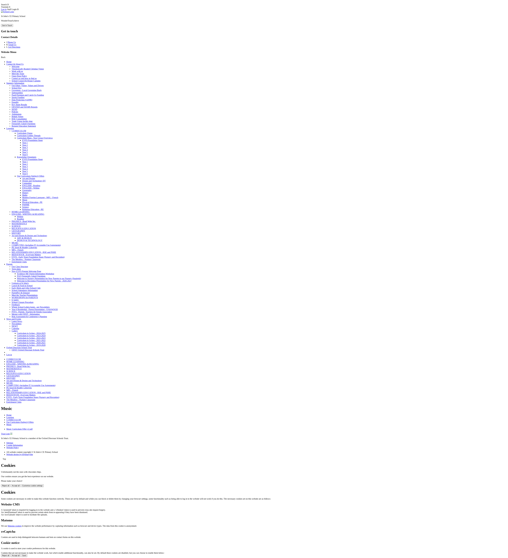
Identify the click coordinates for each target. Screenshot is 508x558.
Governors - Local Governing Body (27, 90)
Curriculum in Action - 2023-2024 (31, 336)
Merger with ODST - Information (26, 314)
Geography (27, 190)
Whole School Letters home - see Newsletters (31, 307)
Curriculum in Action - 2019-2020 (31, 345)
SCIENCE (16, 226)
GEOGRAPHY (18, 231)
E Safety (15, 300)
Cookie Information (14, 445)
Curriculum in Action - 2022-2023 (31, 338)
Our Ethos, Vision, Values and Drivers (28, 85)
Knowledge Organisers (26, 157)
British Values (17, 116)
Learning (10, 128)
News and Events (13, 319)
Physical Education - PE (32, 202)
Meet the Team (18, 74)
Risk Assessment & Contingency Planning (29, 316)
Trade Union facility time (22, 121)
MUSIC (15, 243)
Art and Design (28, 178)
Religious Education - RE (33, 209)
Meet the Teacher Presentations (25, 295)
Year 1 (25, 143)
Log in (4, 9)
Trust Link (5, 434)
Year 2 (25, 145)
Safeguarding (17, 93)
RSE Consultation (19, 119)
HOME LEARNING (21, 212)
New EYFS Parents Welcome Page (26, 271)
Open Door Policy (19, 76)
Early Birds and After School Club (26, 288)
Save (24, 556)
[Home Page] (7, 12)
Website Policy (12, 447)
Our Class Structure (20, 266)
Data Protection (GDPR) (22, 100)
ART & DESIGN (24, 238)
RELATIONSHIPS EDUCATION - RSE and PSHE (34, 252)
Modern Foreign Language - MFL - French (40, 197)
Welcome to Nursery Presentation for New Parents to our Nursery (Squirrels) (49, 278)
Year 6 (25, 154)
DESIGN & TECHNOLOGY (29, 240)
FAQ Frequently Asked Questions (31, 276)
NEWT (15, 326)
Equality (15, 102)
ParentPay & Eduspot (21, 293)
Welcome (15, 66)
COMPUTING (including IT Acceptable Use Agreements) (36, 245)
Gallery (15, 331)
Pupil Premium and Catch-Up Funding (28, 95)
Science (25, 207)
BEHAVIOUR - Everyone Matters (26, 255)
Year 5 (25, 152)
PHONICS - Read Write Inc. (24, 221)
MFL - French (17, 250)
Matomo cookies (15, 526)
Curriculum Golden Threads (28, 135)
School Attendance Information (25, 290)
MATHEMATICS (19, 224)
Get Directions (14, 47)
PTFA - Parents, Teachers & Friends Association (32, 312)
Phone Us (12, 42)
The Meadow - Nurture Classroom (26, 259)
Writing (20, 216)
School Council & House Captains (26, 81)
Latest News (17, 321)
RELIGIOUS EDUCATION (24, 228)
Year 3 (25, 147)
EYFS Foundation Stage (32, 140)
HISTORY (16, 233)
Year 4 (25, 150)
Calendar (15, 328)
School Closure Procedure (22, 302)
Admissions (16, 114)
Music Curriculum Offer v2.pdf (19, 429)
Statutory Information (15, 83)
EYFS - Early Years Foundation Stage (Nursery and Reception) (38, 257)
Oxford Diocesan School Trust (19, 347)
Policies (15, 112)
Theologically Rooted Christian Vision (28, 69)
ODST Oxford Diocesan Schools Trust (28, 350)
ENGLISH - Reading (31, 185)
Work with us (17, 71)
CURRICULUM (19, 131)
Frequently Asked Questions (23, 124)
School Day (17, 88)
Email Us (12, 45)
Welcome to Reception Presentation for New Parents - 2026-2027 (44, 281)
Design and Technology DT (34, 181)
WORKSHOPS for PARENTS (25, 297)
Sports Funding (18, 97)
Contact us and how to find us (24, 78)
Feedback (16, 305)
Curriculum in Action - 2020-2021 (31, 343)
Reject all (5, 486)
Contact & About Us (15, 64)
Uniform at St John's (20, 283)
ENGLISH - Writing (30, 188)
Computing (27, 183)
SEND (14, 109)
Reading (20, 219)
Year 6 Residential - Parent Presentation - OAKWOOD (35, 309)
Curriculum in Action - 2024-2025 (31, 333)
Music (24, 200)
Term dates (16, 269)
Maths (24, 195)
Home (9, 62)
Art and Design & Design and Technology (29, 235)
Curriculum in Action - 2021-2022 (31, 340)
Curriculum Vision (24, 133)
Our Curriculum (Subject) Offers (30, 176)
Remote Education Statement (24, 126)
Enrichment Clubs (19, 262)
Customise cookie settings (32, 486)
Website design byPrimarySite (19, 454)
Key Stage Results (19, 104)
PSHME (25, 205)
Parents (9, 264)
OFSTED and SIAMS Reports (24, 107)
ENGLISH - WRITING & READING (28, 214)
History (25, 193)
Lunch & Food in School (22, 285)
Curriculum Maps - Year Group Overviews (35, 138)
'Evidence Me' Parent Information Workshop (35, 274)
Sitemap (9, 443)
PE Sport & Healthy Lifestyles (24, 247)
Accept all (16, 486)
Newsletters (16, 324)
